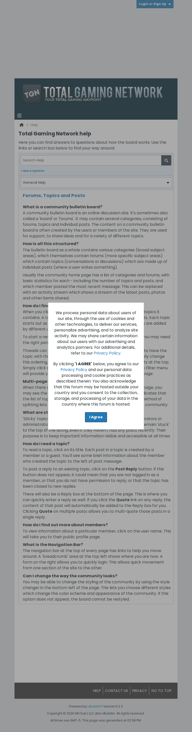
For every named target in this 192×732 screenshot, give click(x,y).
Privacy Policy (107, 353)
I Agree (96, 417)
